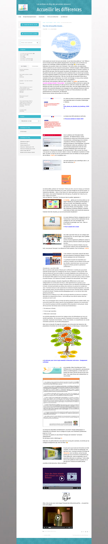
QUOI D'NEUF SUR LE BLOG (25, 60)
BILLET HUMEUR (49, 22)
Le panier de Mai (47, 535)
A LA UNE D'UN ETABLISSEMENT (26, 53)
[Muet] (77, 488)
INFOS (55, 22)
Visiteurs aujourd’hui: (24, 145)
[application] (62, 478)
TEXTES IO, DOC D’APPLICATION (52, 16)
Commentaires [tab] (35, 66)
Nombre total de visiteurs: (25, 152)
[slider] (56, 527)
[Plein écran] (79, 488)
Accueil (44, 22)
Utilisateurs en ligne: (24, 141)
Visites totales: (23, 150)
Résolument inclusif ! (24, 96)
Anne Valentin (53, 29)
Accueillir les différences (59, 9)
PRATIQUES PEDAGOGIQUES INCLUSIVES (29, 16)
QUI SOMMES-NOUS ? (64, 16)
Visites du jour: (23, 143)
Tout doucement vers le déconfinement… (81, 535)
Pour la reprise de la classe (72, 226)
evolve (46, 540)
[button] (61, 478)
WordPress (61, 540)
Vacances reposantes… (24, 69)
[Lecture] (44, 488)
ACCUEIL (19, 16)
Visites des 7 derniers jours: (26, 147)
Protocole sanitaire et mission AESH (74, 119)
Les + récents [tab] (24, 66)
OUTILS (58, 22)
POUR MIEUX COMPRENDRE (25, 58)
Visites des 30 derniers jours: (26, 148)
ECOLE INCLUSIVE (41, 16)
